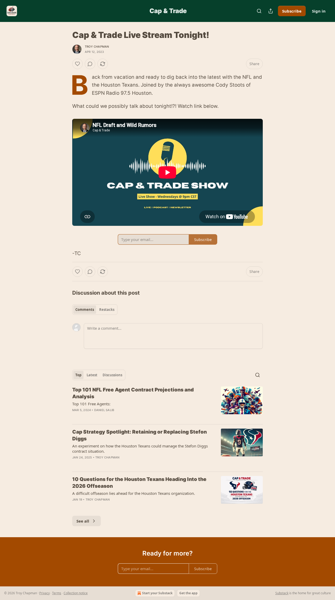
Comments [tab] (84, 309)
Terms (56, 593)
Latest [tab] (92, 375)
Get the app (188, 593)
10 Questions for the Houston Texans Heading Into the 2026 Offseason (139, 482)
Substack (281, 593)
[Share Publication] (270, 11)
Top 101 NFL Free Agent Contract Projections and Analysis (133, 393)
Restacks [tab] (106, 309)
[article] (167, 403)
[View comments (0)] (90, 64)
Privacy (44, 593)
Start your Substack (157, 593)
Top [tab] (78, 375)
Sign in (319, 11)
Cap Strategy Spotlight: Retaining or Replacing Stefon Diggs (139, 435)
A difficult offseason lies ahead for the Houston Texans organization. (133, 493)
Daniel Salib (104, 410)
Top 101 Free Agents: (91, 403)
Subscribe (292, 11)
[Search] (259, 11)
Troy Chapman (97, 46)
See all (82, 521)
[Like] (77, 64)
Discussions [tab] (112, 375)
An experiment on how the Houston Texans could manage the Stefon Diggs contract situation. (140, 448)
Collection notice (76, 593)
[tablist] (95, 309)
